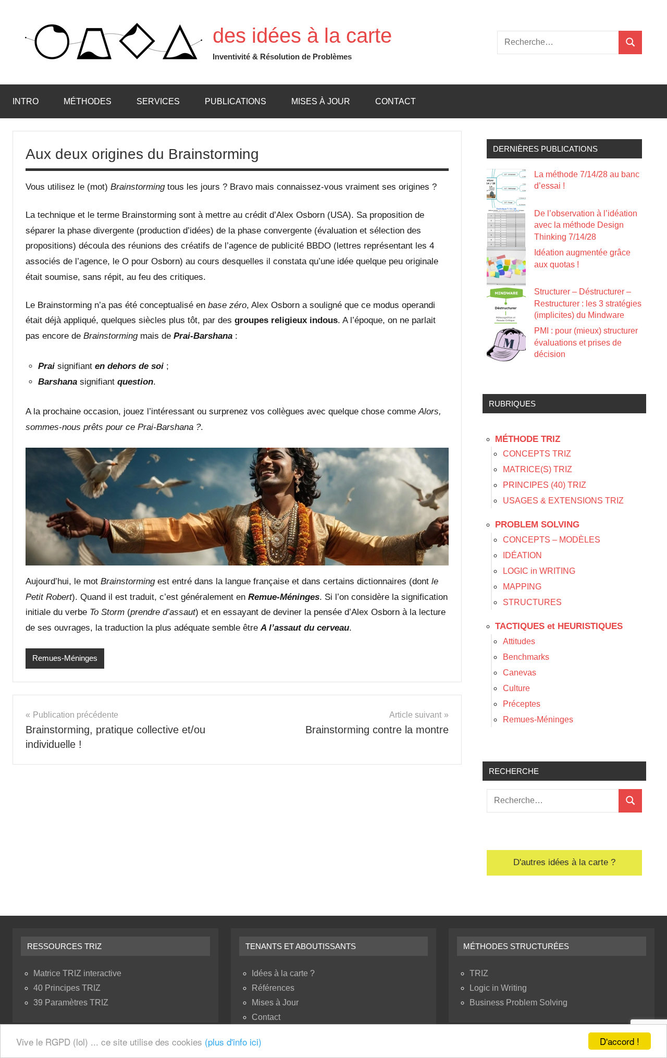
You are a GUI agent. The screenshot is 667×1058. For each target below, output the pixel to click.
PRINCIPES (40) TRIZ (544, 485)
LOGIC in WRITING (539, 571)
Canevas (519, 672)
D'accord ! (619, 1041)
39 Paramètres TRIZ (70, 1002)
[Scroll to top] (646, 1037)
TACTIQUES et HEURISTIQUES (559, 626)
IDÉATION (522, 555)
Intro (26, 101)
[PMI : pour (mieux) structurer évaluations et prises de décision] (506, 344)
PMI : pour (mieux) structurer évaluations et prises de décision (586, 342)
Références (273, 987)
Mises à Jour (320, 101)
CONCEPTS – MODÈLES (551, 539)
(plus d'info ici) (233, 1041)
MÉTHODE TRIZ (527, 439)
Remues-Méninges (64, 658)
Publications (235, 101)
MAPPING (522, 586)
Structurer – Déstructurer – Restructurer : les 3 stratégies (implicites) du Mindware (587, 303)
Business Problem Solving (518, 1002)
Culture (516, 688)
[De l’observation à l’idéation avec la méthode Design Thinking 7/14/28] (506, 227)
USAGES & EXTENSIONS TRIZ (563, 500)
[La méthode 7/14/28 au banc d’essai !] (506, 188)
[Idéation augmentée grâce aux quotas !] (506, 266)
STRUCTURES (532, 602)
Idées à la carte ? (283, 973)
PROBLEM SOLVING (537, 525)
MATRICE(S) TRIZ (537, 469)
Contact (395, 101)
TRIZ (479, 973)
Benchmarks (526, 657)
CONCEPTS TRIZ (537, 453)
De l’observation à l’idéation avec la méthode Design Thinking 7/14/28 (585, 225)
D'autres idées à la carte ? (564, 862)
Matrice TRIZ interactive (77, 973)
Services (158, 101)
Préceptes (521, 703)
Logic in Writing (498, 987)
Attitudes (519, 641)
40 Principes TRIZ (67, 987)
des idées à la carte (302, 35)
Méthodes (88, 101)
